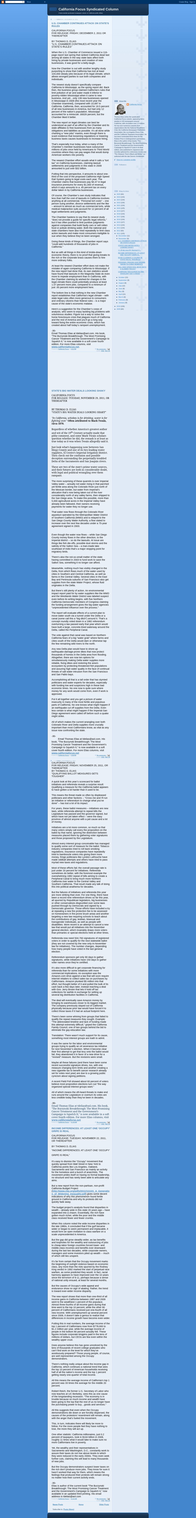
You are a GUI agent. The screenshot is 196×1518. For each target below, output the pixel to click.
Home (81, 1505)
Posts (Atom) (68, 1509)
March (121, 297)
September (123, 280)
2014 (119, 225)
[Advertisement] (69, 370)
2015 (119, 222)
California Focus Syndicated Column (89, 9)
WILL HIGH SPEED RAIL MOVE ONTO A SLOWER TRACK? (132, 268)
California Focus (135, 104)
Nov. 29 (107, 757)
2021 (119, 205)
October (122, 277)
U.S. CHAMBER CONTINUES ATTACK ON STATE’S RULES (132, 242)
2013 (119, 228)
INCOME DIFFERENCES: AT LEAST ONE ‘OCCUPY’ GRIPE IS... (131, 254)
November (123, 238)
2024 (119, 197)
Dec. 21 (107, 351)
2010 (119, 306)
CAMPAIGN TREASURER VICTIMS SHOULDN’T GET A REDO (131, 272)
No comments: (102, 349)
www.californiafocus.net (66, 1120)
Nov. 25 (107, 1124)
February (122, 300)
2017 (119, 217)
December (123, 236)
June (121, 288)
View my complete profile (126, 160)
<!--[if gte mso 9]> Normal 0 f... (129, 250)
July (120, 286)
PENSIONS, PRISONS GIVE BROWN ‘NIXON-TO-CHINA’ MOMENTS (131, 263)
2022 (119, 202)
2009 (119, 309)
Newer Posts (58, 1505)
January (122, 303)
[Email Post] (108, 349)
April (121, 294)
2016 (119, 219)
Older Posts (104, 1505)
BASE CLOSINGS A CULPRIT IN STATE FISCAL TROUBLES (130, 258)
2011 (102, 351)
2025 (119, 194)
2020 (119, 208)
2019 (119, 211)
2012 (119, 231)
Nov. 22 (107, 1500)
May (120, 291)
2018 (119, 214)
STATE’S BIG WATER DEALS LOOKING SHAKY (78, 390)
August (121, 283)
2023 (119, 200)
